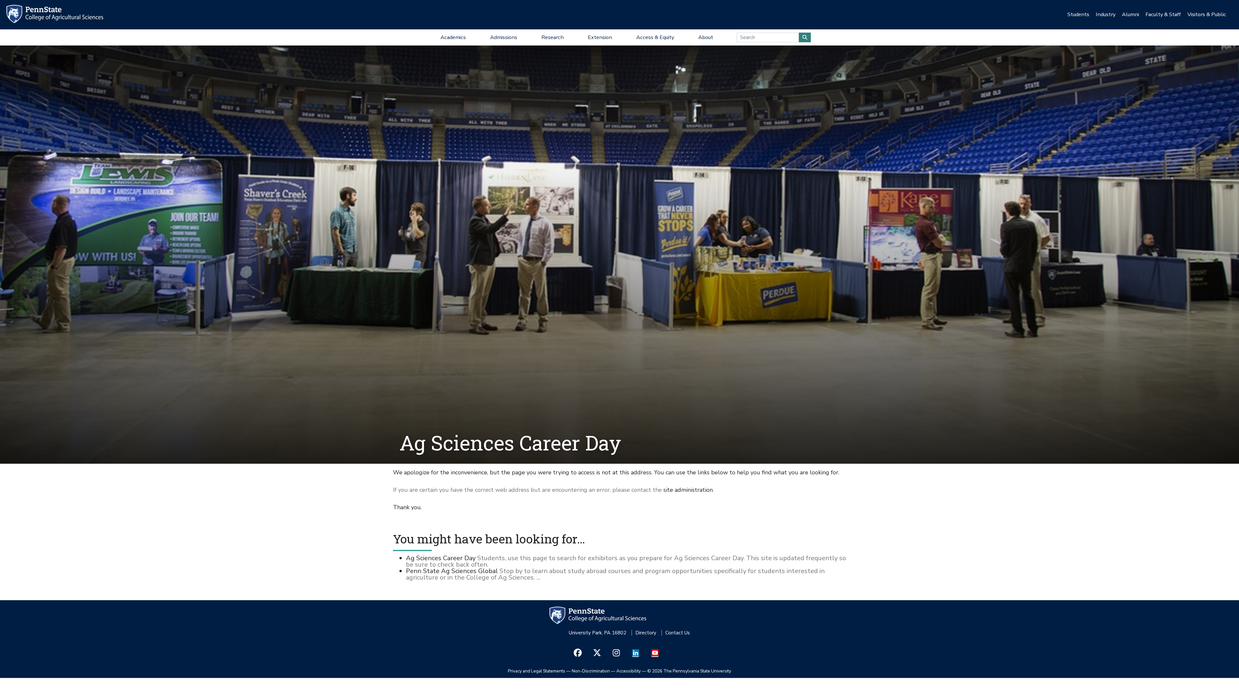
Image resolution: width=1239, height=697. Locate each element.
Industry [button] (1105, 14)
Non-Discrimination (591, 671)
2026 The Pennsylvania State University (689, 671)
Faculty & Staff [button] (1163, 14)
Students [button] (1078, 14)
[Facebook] (578, 653)
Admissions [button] (503, 37)
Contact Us (677, 633)
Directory (645, 633)
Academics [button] (453, 37)
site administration (688, 490)
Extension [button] (600, 37)
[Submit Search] (805, 37)
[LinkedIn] (636, 653)
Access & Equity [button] (655, 37)
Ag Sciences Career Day (441, 558)
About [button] (705, 37)
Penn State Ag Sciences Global (452, 571)
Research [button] (552, 37)
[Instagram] (616, 653)
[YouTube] (655, 653)
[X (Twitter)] (597, 653)
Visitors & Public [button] (1206, 14)
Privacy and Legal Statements (536, 671)
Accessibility (628, 671)
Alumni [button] (1130, 14)
